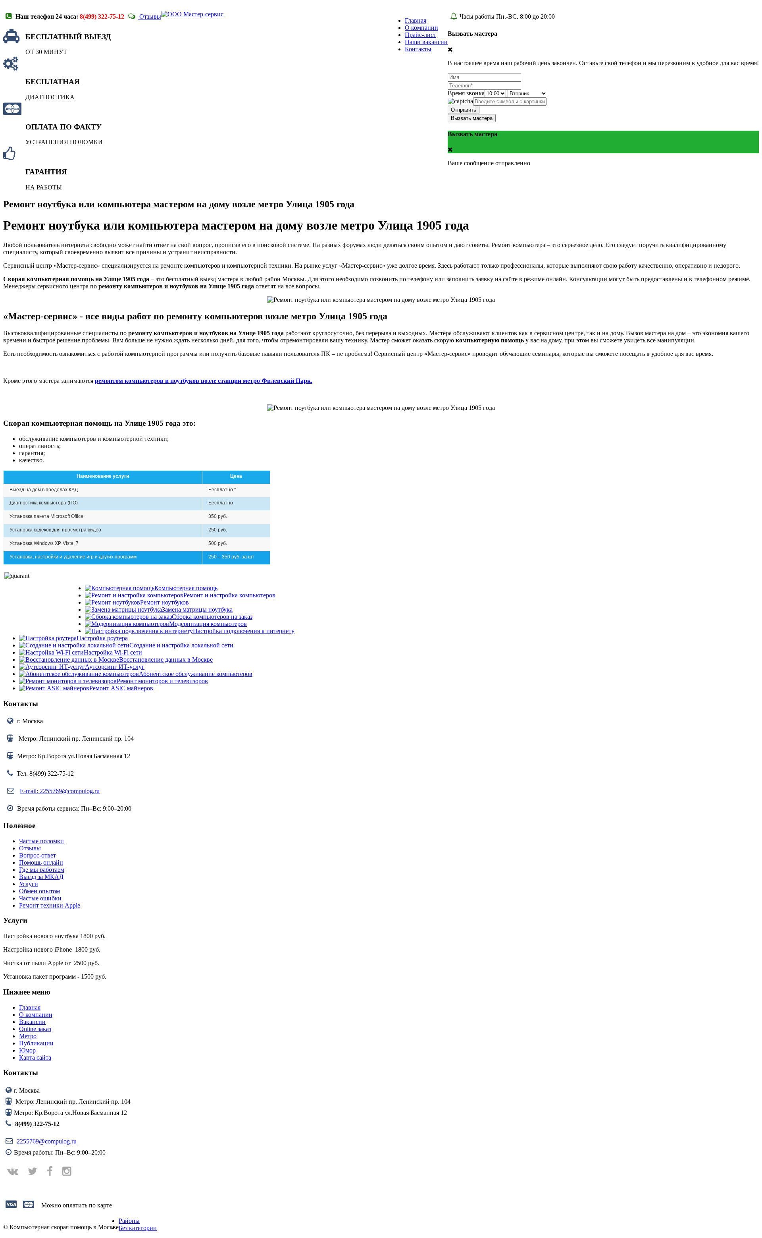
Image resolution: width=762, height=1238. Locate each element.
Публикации (36, 1043)
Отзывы (149, 16)
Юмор (27, 1050)
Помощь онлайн (41, 862)
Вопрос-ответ (37, 855)
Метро (28, 1036)
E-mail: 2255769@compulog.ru (60, 791)
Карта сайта (35, 1057)
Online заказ (35, 1029)
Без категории (138, 1227)
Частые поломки (41, 841)
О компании (35, 1014)
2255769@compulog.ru (47, 1141)
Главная (29, 1007)
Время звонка (466, 93)
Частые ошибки (40, 898)
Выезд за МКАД (41, 876)
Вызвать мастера (472, 118)
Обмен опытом (39, 891)
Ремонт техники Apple (49, 905)
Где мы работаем (41, 869)
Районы (129, 1220)
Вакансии (32, 1021)
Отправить (463, 110)
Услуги (28, 884)
